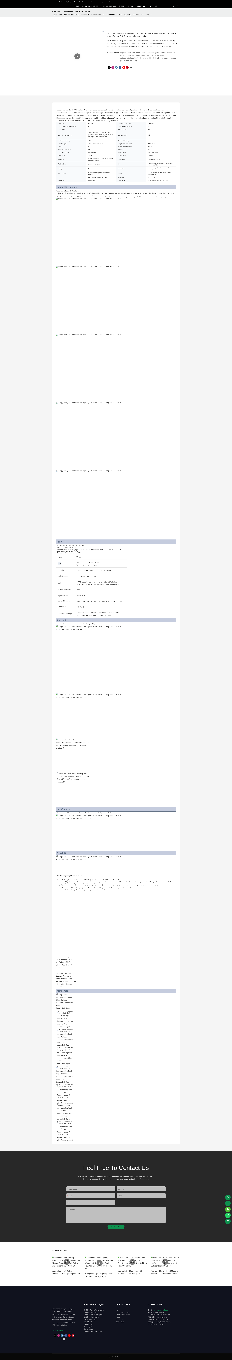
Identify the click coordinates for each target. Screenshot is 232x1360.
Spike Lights (88, 1329)
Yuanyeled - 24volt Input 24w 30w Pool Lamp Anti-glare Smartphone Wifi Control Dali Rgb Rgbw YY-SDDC (132, 1272)
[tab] (116, 104)
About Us (119, 1319)
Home (118, 1310)
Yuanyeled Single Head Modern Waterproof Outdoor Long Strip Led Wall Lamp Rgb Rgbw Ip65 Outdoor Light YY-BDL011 (164, 1272)
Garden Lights (89, 1324)
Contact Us (120, 1322)
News (118, 1317)
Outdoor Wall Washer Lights (94, 1310)
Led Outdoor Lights (70, 12)
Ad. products (86, 12)
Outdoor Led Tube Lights (93, 1331)
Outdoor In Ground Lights (93, 1315)
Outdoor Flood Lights (91, 1317)
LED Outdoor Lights (123, 1312)
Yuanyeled (56, 12)
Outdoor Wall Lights (91, 1312)
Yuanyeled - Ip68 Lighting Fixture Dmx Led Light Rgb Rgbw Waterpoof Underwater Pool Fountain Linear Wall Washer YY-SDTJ (99, 1275)
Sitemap (122, 1357)
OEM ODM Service (123, 1315)
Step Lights (88, 1327)
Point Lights (88, 1322)
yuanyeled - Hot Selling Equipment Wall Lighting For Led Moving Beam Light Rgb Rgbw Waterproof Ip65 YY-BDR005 (66, 1272)
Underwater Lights (90, 1319)
